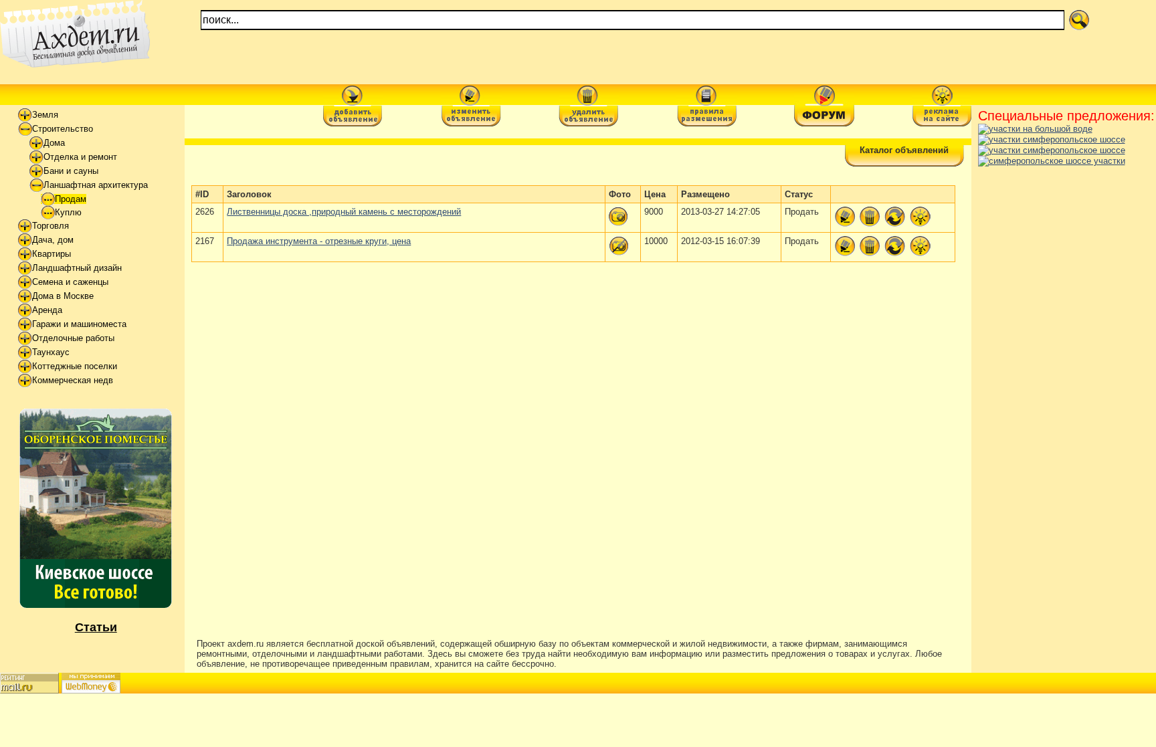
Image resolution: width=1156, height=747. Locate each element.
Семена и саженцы (70, 282)
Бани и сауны (70, 171)
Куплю (68, 212)
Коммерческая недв (72, 380)
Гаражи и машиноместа (79, 324)
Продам (70, 199)
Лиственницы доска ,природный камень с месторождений (344, 212)
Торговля (50, 226)
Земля (45, 115)
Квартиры (51, 254)
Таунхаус (51, 352)
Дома (54, 143)
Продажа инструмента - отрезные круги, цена (319, 241)
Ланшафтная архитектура (95, 185)
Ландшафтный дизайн (77, 268)
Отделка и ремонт (80, 157)
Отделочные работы (73, 338)
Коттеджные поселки (74, 366)
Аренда (47, 310)
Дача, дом (53, 240)
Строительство (62, 129)
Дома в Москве (63, 296)
